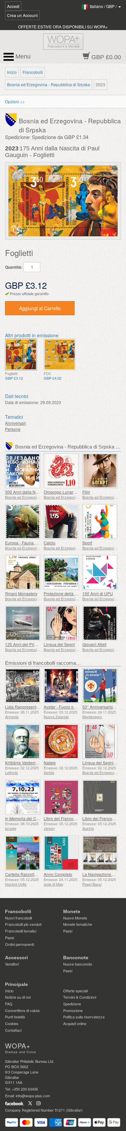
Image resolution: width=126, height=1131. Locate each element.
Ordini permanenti (19, 944)
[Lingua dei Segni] (61, 623)
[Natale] (61, 741)
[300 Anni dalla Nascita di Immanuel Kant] (22, 470)
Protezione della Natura (65, 593)
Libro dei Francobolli (62, 818)
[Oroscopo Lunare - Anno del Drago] (61, 470)
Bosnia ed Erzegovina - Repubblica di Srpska (48, 84)
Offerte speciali (75, 990)
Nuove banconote (77, 964)
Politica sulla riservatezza (83, 1016)
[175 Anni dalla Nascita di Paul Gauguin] (21, 354)
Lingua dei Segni (59, 644)
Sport (87, 542)
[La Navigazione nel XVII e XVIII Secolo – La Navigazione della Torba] (100, 853)
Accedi (13, 6)
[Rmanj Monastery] (22, 572)
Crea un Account (22, 15)
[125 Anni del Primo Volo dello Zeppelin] (22, 623)
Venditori (12, 964)
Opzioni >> (15, 101)
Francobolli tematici (20, 930)
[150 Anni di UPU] (100, 572)
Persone (12, 429)
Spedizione (72, 1003)
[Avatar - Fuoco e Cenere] (61, 685)
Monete (71, 911)
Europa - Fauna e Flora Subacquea (37, 542)
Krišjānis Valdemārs (23, 762)
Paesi (9, 937)
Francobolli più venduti (23, 924)
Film (86, 492)
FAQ (8, 1003)
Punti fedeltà (15, 1016)
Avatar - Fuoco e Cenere (66, 707)
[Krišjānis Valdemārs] (22, 741)
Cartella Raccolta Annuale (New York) (39, 874)
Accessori (16, 957)
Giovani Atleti (94, 644)
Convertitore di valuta (22, 1010)
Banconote (75, 957)
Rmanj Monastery (21, 593)
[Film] (100, 470)
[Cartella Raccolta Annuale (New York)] (22, 853)
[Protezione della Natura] (61, 572)
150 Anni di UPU (97, 593)
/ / (104, 6)
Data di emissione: (22, 402)
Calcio (49, 542)
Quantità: (14, 267)
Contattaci (13, 1030)
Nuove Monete (75, 917)
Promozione (73, 1010)
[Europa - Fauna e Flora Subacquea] (22, 521)
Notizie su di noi (18, 997)
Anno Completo (58, 874)
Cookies (11, 1023)
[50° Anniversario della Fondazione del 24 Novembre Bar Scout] (100, 685)
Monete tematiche (77, 924)
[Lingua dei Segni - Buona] (100, 741)
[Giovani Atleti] (100, 623)
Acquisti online (74, 1023)
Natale (50, 762)
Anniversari (15, 423)
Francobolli (33, 72)
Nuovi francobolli (18, 917)
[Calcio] (61, 521)
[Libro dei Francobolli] (61, 797)
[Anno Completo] (61, 853)
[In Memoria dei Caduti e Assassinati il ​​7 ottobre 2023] (22, 797)
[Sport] (100, 521)
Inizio (12, 72)
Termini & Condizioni (79, 997)
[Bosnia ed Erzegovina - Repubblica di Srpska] (12, 119)
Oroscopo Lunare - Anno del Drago (76, 492)
